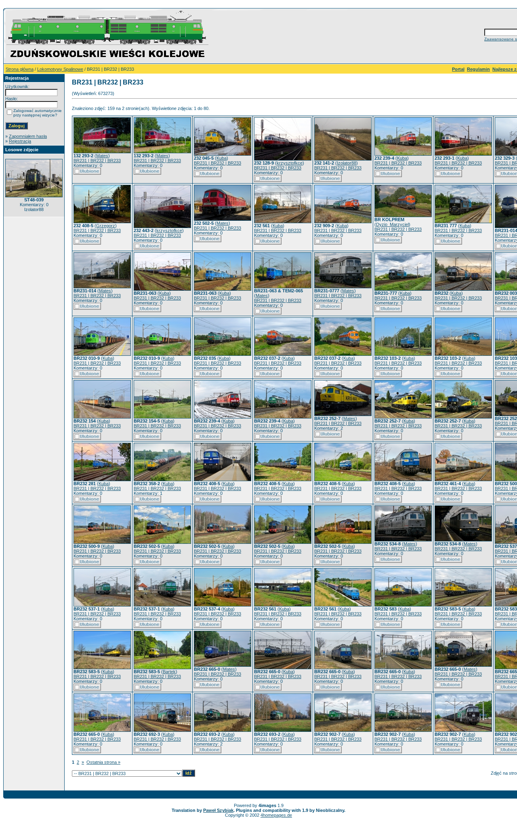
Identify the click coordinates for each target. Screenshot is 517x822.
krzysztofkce (290, 163)
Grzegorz (105, 225)
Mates (102, 155)
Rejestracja (20, 141)
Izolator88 (346, 163)
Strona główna (20, 69)
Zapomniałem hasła (28, 136)
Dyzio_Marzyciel (392, 224)
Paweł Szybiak (218, 810)
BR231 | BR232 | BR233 (97, 160)
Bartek (169, 671)
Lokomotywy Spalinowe (60, 69)
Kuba (221, 158)
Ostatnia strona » (103, 762)
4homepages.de (276, 815)
